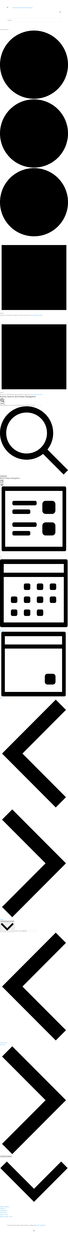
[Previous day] (34, 807)
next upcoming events (36, 315)
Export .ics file (4, 1214)
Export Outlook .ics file (6, 1216)
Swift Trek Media (41, 1225)
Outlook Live (3, 1212)
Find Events (3, 476)
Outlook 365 (3, 1210)
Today (1, 919)
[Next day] (34, 917)
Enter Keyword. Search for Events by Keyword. (13, 405)
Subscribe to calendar (6, 1156)
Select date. (18, 931)
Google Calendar (4, 1206)
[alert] (34, 276)
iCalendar (2, 1208)
